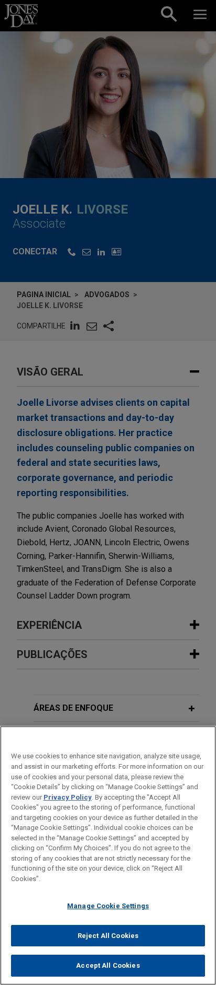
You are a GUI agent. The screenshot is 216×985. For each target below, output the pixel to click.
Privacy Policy (68, 797)
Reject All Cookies (108, 936)
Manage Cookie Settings (108, 906)
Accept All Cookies (107, 965)
